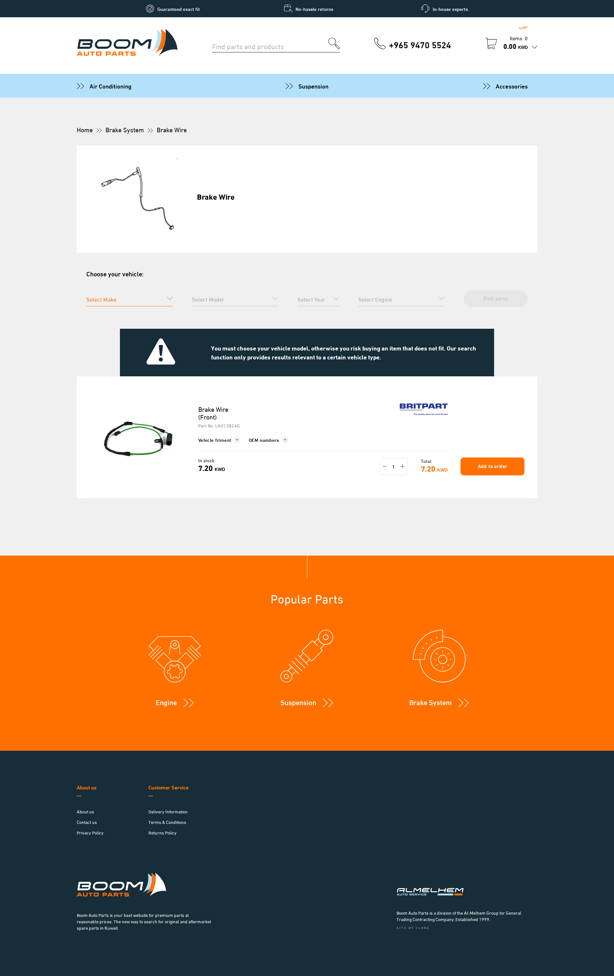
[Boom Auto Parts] (127, 43)
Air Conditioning (110, 85)
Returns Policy (162, 832)
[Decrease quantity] (385, 466)
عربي (523, 26)
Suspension (313, 85)
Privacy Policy (90, 832)
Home (85, 129)
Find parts (496, 298)
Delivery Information (168, 811)
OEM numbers (264, 439)
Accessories (512, 85)
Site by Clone (413, 927)
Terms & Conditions (167, 821)
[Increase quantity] (402, 466)
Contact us (87, 821)
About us (85, 811)
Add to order (493, 465)
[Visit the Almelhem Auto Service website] (464, 883)
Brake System (125, 129)
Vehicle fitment (215, 439)
